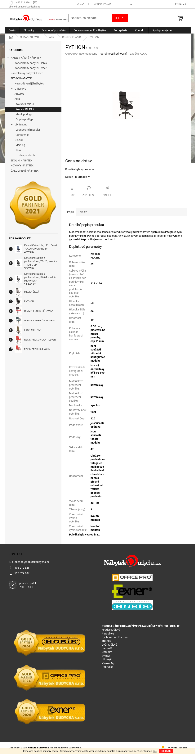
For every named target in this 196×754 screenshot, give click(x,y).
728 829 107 (22, 573)
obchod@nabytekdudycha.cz (32, 561)
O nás (80, 4)
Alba (17, 98)
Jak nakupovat (101, 4)
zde (155, 751)
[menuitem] (12, 30)
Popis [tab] (70, 212)
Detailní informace (76, 176)
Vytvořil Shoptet (177, 747)
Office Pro (20, 88)
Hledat (120, 18)
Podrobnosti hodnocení (113, 53)
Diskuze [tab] (82, 212)
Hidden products (25, 155)
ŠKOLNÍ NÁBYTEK (21, 160)
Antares (19, 93)
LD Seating (21, 124)
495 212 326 (22, 567)
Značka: (138, 53)
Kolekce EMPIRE (25, 104)
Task (18, 150)
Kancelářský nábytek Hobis (31, 63)
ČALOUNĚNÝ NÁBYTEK (24, 170)
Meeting (20, 145)
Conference (22, 134)
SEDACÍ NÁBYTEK (21, 78)
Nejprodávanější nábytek (29, 83)
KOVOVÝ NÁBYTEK (22, 165)
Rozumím (166, 751)
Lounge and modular (28, 129)
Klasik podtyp (24, 114)
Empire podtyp (24, 119)
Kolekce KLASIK (25, 109)
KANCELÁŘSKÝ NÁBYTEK (26, 57)
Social (19, 140)
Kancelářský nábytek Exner (31, 68)
